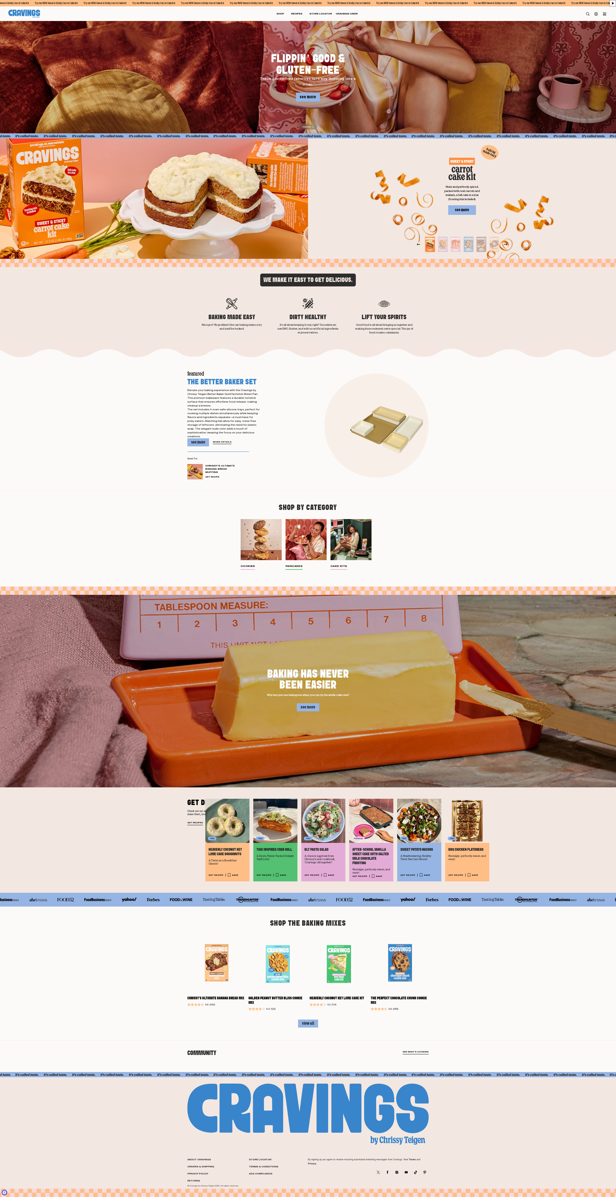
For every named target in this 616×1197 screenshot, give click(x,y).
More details (222, 442)
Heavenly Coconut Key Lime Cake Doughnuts (225, 851)
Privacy (312, 1163)
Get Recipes (195, 823)
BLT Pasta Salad (316, 849)
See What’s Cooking (416, 1052)
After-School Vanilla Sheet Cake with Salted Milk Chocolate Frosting (370, 856)
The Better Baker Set (222, 381)
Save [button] (235, 875)
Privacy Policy (197, 1173)
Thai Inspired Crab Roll (274, 849)
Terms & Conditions (263, 1166)
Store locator (320, 13)
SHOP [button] (280, 13)
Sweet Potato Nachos (416, 849)
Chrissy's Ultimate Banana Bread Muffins (220, 469)
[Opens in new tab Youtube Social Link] (406, 1172)
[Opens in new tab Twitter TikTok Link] (415, 1172)
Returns (193, 1180)
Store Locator (260, 1159)
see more (308, 97)
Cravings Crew (347, 13)
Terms (412, 1159)
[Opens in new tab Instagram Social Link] (397, 1172)
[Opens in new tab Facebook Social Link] (387, 1172)
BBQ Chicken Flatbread (465, 849)
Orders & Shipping (200, 1166)
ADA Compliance (260, 1173)
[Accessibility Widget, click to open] (4, 1192)
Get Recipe (212, 477)
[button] (613, 3)
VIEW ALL (308, 1023)
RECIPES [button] (296, 13)
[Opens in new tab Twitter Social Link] (378, 1172)
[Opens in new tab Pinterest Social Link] (425, 1172)
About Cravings (199, 1159)
